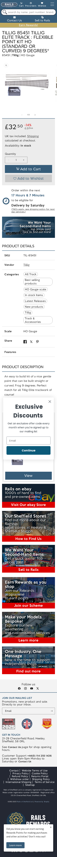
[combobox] (28, 12)
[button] (21, 5)
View (28, 475)
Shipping (33, 136)
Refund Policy (20, 776)
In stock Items (34, 295)
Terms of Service (44, 782)
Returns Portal (39, 776)
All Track (30, 274)
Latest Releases (35, 301)
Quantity (10, 154)
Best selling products (32, 281)
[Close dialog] (50, 401)
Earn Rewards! (28, 25)
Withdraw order (19, 779)
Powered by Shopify (42, 801)
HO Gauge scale (35, 289)
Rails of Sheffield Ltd (25, 801)
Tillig (15, 55)
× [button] (51, 827)
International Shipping (19, 782)
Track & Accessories (33, 320)
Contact (14, 770)
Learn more (15, 845)
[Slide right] (35, 114)
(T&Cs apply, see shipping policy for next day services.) (33, 210)
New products (34, 307)
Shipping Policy (41, 779)
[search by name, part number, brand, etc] (4, 12)
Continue (28, 450)
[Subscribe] (52, 711)
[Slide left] (22, 114)
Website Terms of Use (35, 770)
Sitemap (30, 785)
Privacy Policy (21, 773)
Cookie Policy (40, 773)
